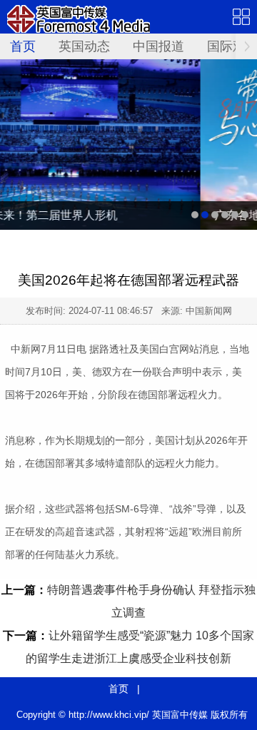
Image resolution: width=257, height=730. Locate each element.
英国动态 (84, 46)
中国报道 (158, 46)
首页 (23, 46)
